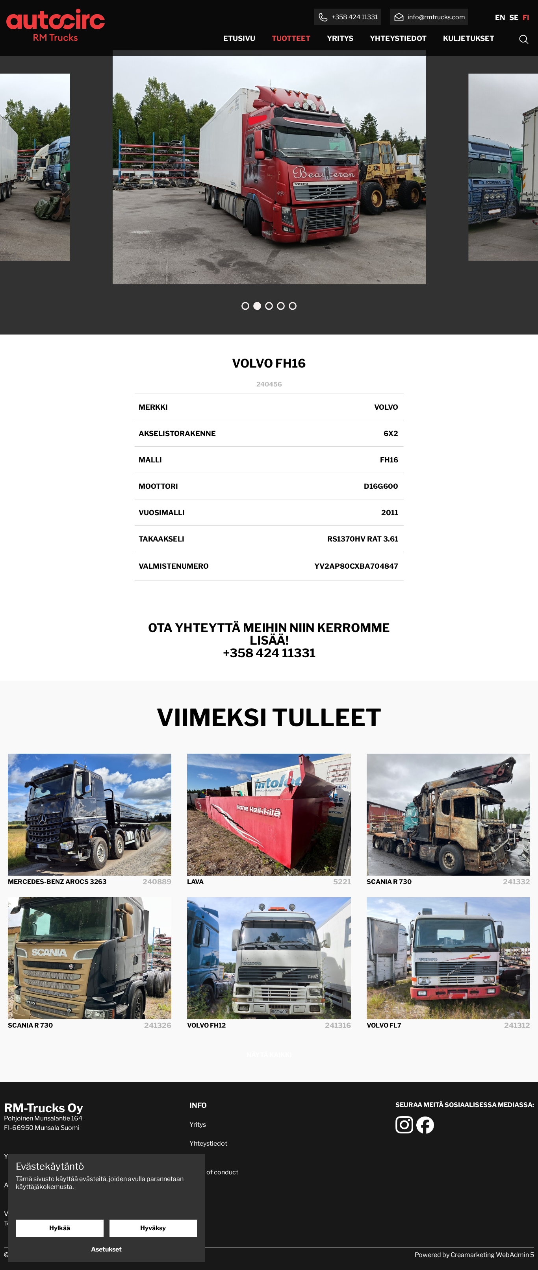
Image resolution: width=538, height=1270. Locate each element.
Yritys (340, 39)
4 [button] (281, 306)
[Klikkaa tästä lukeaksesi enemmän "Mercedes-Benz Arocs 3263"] (89, 815)
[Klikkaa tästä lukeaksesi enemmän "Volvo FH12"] (269, 958)
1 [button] (245, 306)
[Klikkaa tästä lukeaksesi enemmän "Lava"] (269, 815)
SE (514, 17)
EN (500, 17)
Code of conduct (213, 1172)
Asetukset (106, 1249)
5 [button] (293, 306)
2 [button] (257, 306)
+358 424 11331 (269, 653)
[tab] (245, 306)
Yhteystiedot (398, 39)
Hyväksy (153, 1228)
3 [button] (269, 306)
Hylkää (59, 1228)
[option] (269, 167)
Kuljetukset (468, 39)
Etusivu (239, 39)
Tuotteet (291, 39)
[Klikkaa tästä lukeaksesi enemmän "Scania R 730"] (448, 815)
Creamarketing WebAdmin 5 (492, 1255)
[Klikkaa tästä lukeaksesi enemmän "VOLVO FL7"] (448, 958)
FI (526, 17)
